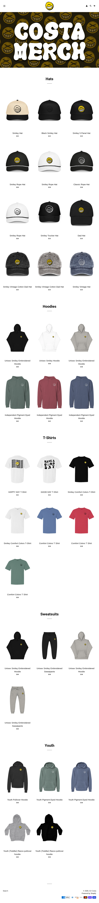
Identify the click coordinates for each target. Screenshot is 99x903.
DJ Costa (92, 891)
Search (5, 891)
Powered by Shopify (89, 893)
